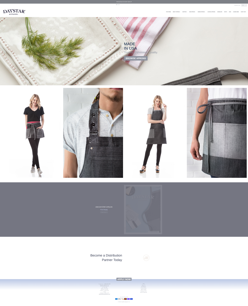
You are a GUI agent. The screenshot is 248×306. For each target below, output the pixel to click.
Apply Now (124, 279)
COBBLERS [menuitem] (219, 11)
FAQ (143, 283)
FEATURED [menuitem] (168, 11)
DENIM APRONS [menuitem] (201, 11)
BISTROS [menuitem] (185, 11)
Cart (245, 5)
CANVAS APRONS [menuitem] (211, 11)
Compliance (143, 286)
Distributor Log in (237, 5)
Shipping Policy (143, 290)
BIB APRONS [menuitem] (192, 11)
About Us (143, 285)
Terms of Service (143, 292)
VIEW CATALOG (104, 212)
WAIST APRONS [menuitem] (176, 11)
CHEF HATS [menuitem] (243, 11)
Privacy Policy (143, 288)
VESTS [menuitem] (225, 11)
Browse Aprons (136, 58)
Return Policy (143, 289)
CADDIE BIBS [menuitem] (236, 11)
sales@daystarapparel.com (104, 294)
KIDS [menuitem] (230, 11)
